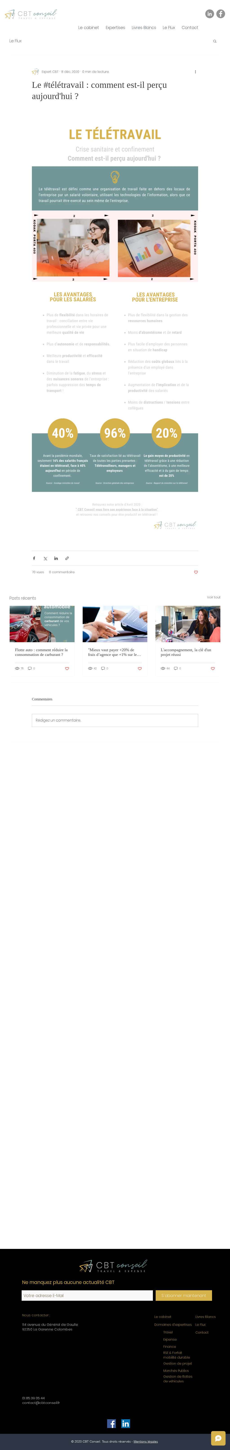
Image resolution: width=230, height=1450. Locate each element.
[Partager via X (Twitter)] (45, 558)
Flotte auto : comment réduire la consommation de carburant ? (41, 652)
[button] (115, 27)
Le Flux (15, 41)
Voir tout (214, 597)
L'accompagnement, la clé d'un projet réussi (186, 652)
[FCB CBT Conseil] (111, 1423)
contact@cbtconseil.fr (41, 1403)
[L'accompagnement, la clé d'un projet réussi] (187, 624)
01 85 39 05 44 (33, 1398)
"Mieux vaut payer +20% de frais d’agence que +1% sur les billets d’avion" (113, 652)
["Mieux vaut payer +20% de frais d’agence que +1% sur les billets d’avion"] (115, 624)
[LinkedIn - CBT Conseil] (209, 13)
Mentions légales (146, 1441)
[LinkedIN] (125, 1423)
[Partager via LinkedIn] (56, 558)
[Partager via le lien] (67, 558)
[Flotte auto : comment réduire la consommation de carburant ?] (42, 624)
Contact (202, 1332)
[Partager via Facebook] (34, 558)
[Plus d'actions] (195, 71)
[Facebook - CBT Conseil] (220, 13)
